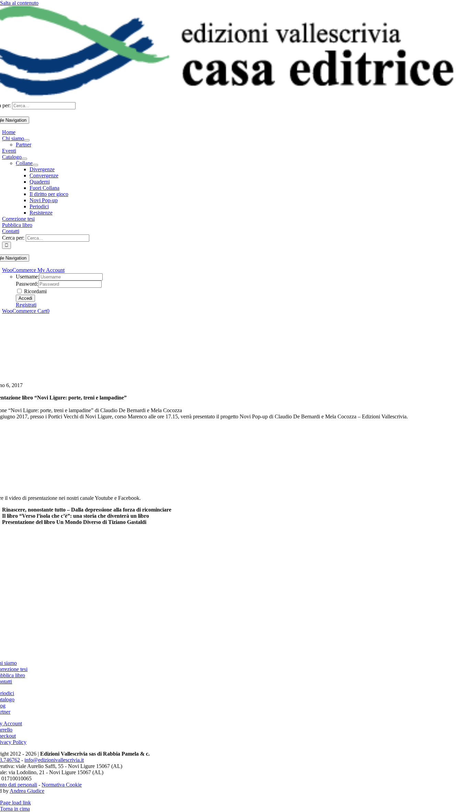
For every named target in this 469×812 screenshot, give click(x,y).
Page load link (15, 802)
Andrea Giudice (27, 791)
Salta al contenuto (19, 3)
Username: (27, 276)
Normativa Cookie (62, 785)
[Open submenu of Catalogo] (24, 159)
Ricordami (35, 291)
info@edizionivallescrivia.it (54, 760)
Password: (27, 284)
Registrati (26, 305)
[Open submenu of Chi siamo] (27, 140)
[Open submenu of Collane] (35, 165)
